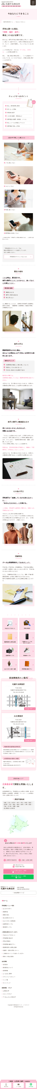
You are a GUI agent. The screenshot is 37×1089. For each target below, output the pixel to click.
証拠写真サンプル (8, 924)
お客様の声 (6, 991)
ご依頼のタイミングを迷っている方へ (13, 953)
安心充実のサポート (8, 918)
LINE (18, 876)
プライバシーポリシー (9, 976)
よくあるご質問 (7, 973)
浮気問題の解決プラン (9, 944)
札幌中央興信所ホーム (8, 21)
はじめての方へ (7, 908)
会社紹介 (5, 964)
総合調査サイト (18, 892)
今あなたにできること (9, 935)
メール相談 (18, 1086)
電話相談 (6, 1086)
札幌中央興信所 (10, 4)
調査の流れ (6, 915)
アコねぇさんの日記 (8, 997)
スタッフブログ (7, 994)
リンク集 (5, 980)
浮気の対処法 (6, 941)
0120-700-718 (18, 865)
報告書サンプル (7, 927)
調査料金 (5, 911)
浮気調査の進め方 (8, 938)
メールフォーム (18, 871)
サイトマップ (6, 983)
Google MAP (29, 708)
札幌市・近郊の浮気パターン (11, 950)
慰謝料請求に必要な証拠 (10, 947)
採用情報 (5, 970)
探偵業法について (8, 967)
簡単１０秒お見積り (8, 956)
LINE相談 (31, 1086)
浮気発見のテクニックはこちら (18, 256)
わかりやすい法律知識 (9, 921)
